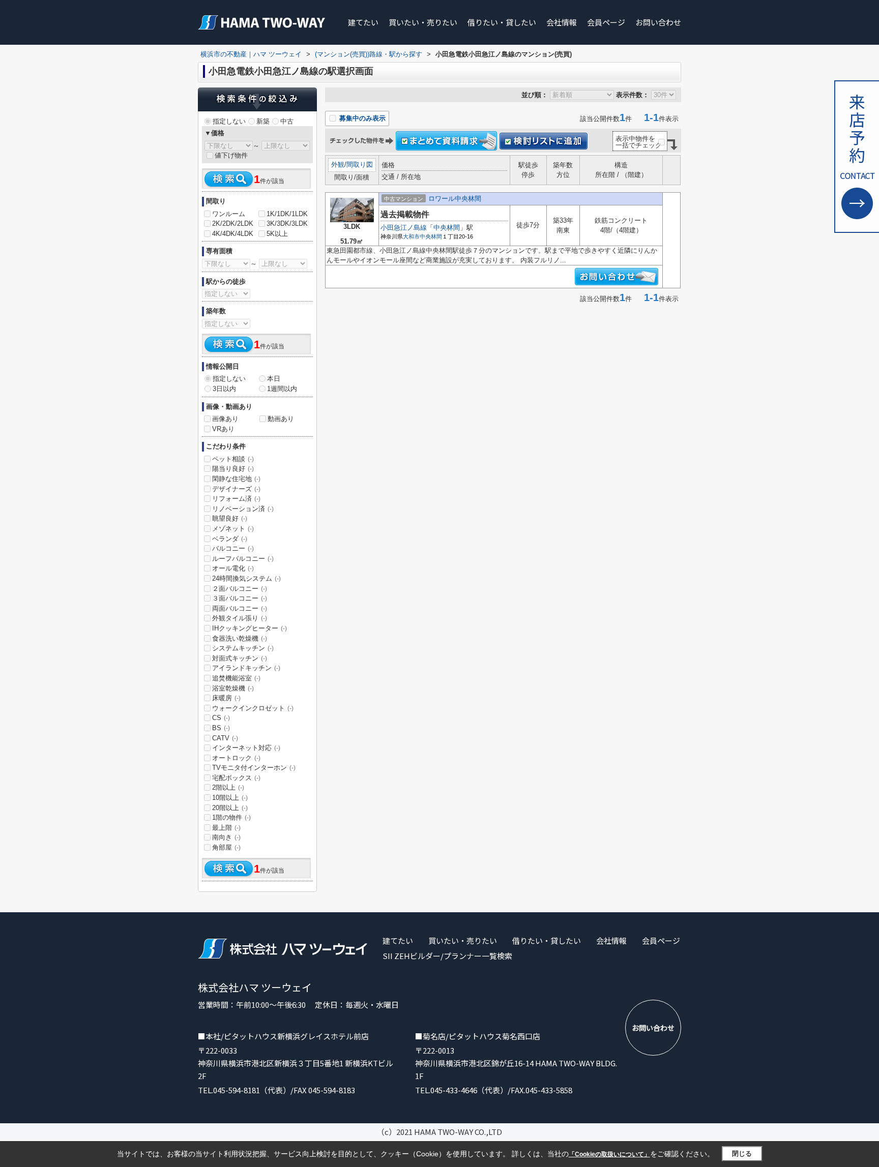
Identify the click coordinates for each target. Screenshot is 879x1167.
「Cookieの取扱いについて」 (609, 1154)
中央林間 (446, 227)
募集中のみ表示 (361, 118)
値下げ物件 (231, 155)
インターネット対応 (246, 748)
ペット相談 (233, 459)
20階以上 (230, 808)
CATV (225, 738)
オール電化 (233, 568)
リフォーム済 (236, 498)
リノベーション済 (243, 509)
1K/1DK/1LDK (287, 214)
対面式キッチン (239, 658)
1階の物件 (231, 817)
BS (221, 728)
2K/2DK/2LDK (232, 223)
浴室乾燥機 (233, 688)
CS (221, 718)
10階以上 (230, 797)
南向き (226, 837)
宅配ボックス (236, 778)
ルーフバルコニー (243, 558)
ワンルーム (228, 214)
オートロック (236, 758)
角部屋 (226, 847)
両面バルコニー (239, 608)
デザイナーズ (236, 489)
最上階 (226, 827)
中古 (287, 121)
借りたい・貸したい (501, 22)
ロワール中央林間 (454, 198)
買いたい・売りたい (423, 22)
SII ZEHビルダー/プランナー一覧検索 (447, 955)
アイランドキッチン (246, 668)
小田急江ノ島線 (403, 227)
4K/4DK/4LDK (232, 233)
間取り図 (359, 164)
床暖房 (226, 698)
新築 (263, 121)
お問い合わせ (658, 22)
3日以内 (224, 389)
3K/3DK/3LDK (287, 223)
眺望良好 (229, 518)
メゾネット (233, 528)
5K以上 (277, 233)
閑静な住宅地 (236, 479)
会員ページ (606, 22)
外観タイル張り (239, 618)
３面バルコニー (239, 598)
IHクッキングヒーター (249, 628)
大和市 (411, 236)
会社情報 (561, 22)
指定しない (229, 121)
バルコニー (233, 548)
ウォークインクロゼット (253, 708)
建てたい (363, 22)
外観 (337, 164)
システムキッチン (243, 648)
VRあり (223, 429)
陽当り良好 (233, 468)
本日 (273, 378)
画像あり (225, 419)
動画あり (281, 419)
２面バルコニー (239, 588)
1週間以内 (282, 389)
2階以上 (228, 787)
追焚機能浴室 (236, 678)
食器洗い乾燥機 (239, 638)
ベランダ (229, 539)
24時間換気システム (246, 578)
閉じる (742, 1153)
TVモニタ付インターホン (254, 767)
